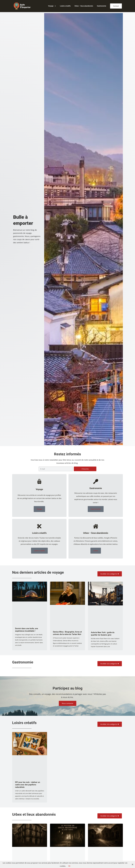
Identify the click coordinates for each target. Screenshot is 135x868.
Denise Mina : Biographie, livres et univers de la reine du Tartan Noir (67, 633)
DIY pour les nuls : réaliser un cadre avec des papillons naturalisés (27, 784)
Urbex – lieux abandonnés (84, 6)
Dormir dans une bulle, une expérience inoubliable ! (26, 629)
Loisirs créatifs (65, 6)
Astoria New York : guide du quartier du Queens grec (102, 633)
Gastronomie (101, 6)
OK (69, 866)
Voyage (50, 6)
